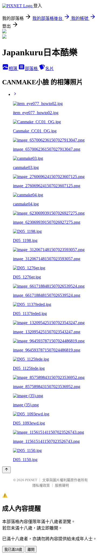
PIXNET (31, 480)
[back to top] (6, 469)
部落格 (32, 68)
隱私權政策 (41, 485)
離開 (30, 550)
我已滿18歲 (13, 550)
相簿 (13, 68)
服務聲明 (62, 485)
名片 (49, 68)
